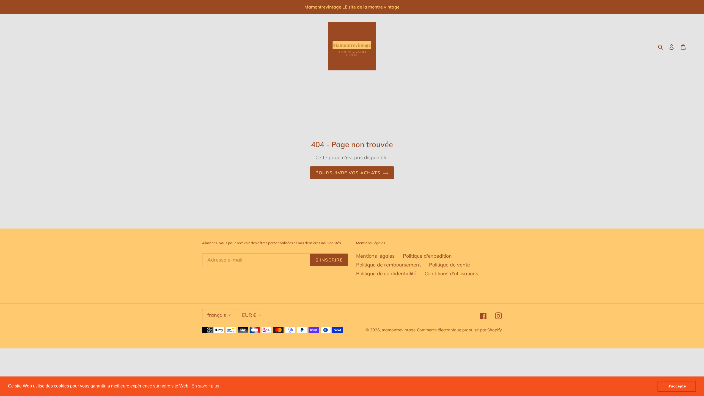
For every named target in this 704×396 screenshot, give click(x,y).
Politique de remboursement (388, 265)
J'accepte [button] (677, 386)
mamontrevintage (399, 329)
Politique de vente (449, 265)
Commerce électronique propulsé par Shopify (459, 329)
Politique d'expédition (427, 256)
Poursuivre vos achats (348, 172)
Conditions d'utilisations (451, 273)
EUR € (249, 315)
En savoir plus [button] (205, 386)
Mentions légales (375, 256)
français (216, 315)
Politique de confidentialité (386, 273)
